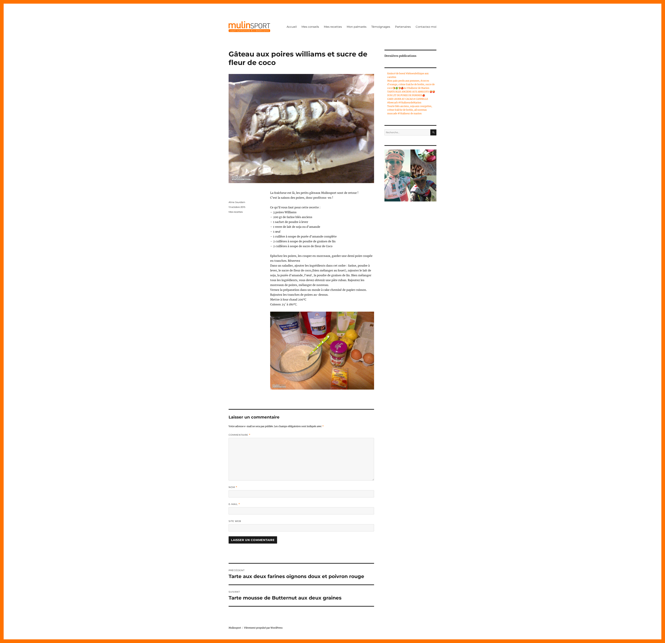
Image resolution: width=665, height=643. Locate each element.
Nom (233, 487)
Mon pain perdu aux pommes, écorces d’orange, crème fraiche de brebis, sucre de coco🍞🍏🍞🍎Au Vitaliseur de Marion (411, 84)
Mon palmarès (356, 26)
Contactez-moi (426, 26)
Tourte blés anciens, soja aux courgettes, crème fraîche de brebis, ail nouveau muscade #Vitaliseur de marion (409, 110)
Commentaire (239, 434)
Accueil (292, 26)
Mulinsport (235, 627)
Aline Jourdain (237, 202)
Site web (235, 521)
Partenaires (403, 26)
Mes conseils (310, 26)
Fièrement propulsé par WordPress (263, 627)
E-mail (234, 504)
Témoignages (380, 26)
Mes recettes (333, 26)
